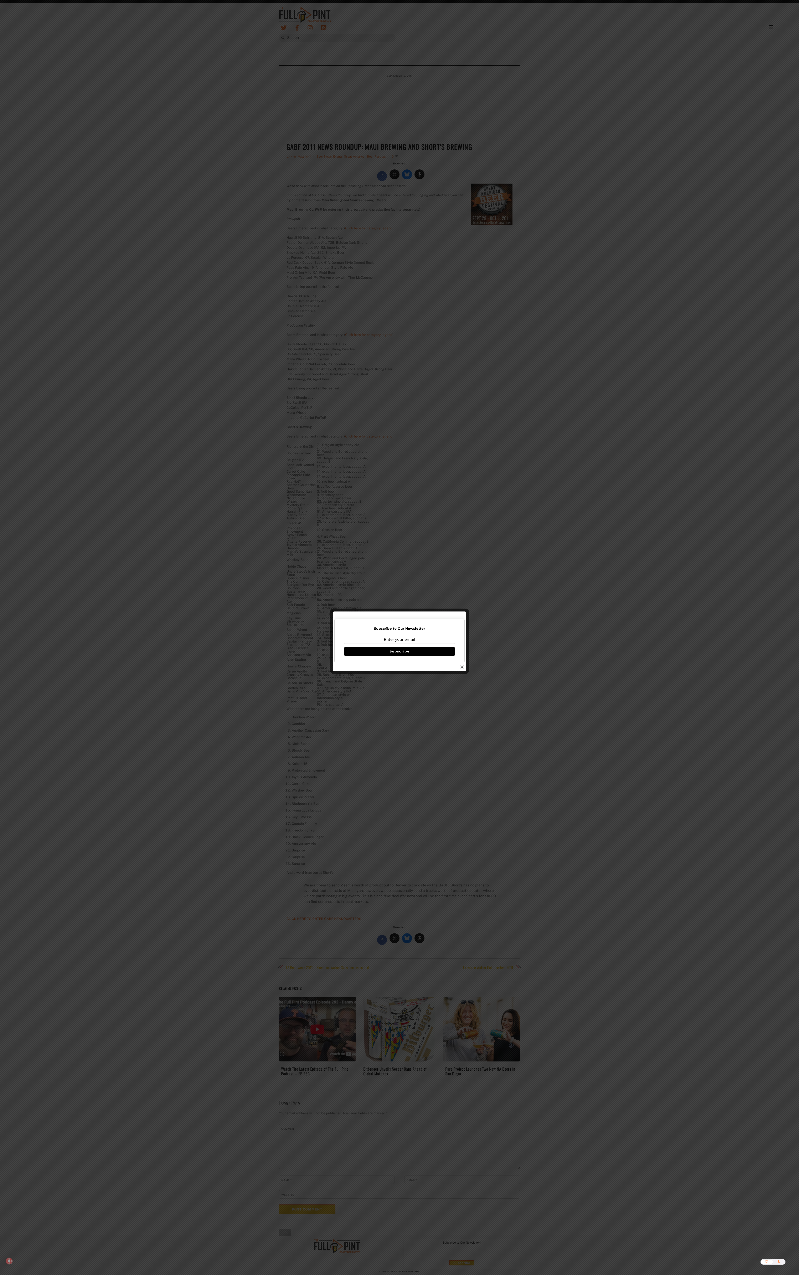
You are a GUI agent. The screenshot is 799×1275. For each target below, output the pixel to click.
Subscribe (399, 651)
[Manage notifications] (9, 1261)
